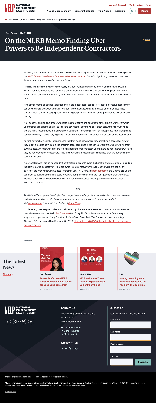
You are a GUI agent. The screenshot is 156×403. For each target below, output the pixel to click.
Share (147, 39)
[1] (42, 134)
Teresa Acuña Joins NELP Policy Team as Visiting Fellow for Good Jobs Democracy (56, 281)
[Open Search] (132, 11)
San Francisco (62, 213)
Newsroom (13, 20)
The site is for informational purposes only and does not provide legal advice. (36, 377)
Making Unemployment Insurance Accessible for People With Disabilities (132, 281)
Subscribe (143, 362)
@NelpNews (74, 203)
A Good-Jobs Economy (59, 11)
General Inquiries (72, 327)
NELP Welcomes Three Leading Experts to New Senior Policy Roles (92, 281)
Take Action (104, 11)
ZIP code (114, 356)
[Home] (6, 19)
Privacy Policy (10, 391)
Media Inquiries (71, 334)
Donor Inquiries (71, 330)
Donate (144, 11)
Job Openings (71, 348)
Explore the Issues (84, 11)
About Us (120, 11)
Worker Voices (136, 5)
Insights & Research (117, 5)
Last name (115, 332)
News (148, 5)
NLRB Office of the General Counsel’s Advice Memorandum (56, 76)
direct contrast (98, 170)
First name (115, 319)
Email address (116, 344)
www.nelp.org (35, 203)
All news (7, 274)
